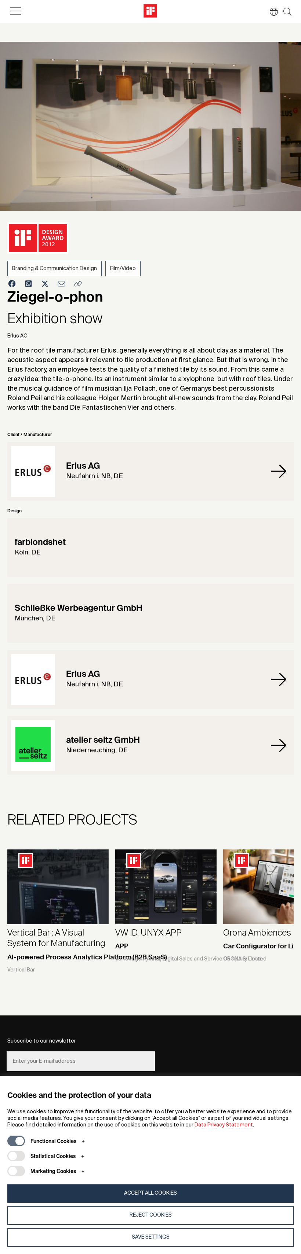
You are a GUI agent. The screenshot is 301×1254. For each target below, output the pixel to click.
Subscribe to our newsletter (41, 1041)
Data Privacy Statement (224, 1125)
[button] (270, 11)
